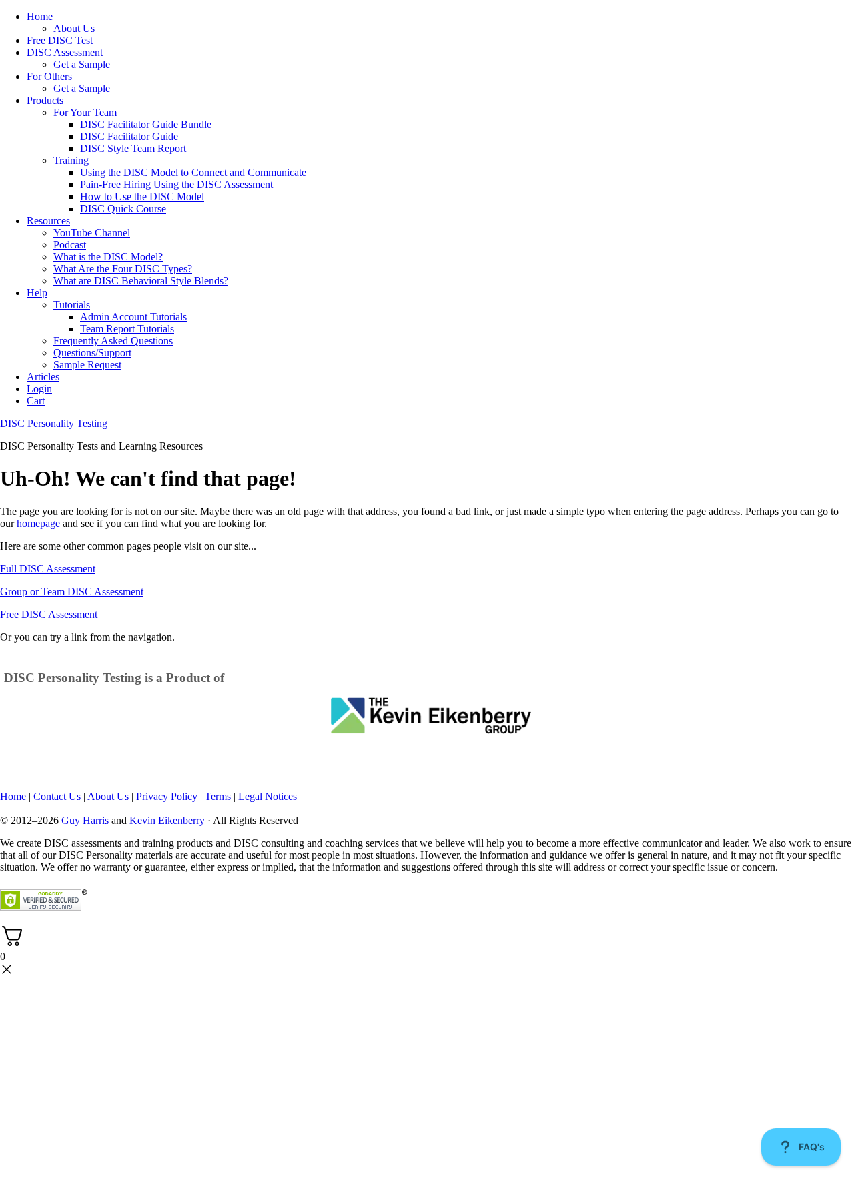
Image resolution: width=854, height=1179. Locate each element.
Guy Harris (85, 820)
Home (13, 796)
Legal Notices (267, 796)
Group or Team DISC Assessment (71, 591)
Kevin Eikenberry (168, 820)
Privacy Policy (166, 796)
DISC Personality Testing (53, 423)
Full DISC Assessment (47, 568)
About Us (108, 796)
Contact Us (57, 796)
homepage (38, 523)
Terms (218, 796)
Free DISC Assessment (48, 614)
